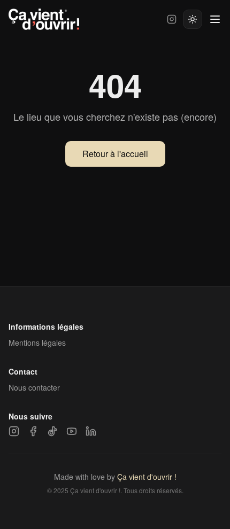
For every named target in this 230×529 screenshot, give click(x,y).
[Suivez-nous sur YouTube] (71, 431)
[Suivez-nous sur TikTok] (52, 431)
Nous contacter (34, 387)
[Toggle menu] (215, 19)
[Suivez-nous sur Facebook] (33, 431)
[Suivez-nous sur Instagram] (172, 19)
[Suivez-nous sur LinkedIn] (91, 431)
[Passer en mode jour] (192, 19)
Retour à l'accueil (115, 153)
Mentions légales (37, 342)
